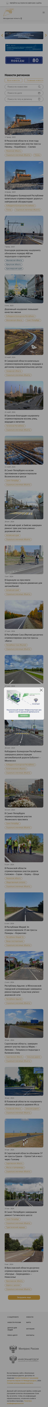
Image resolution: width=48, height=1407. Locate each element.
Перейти (24, 716)
